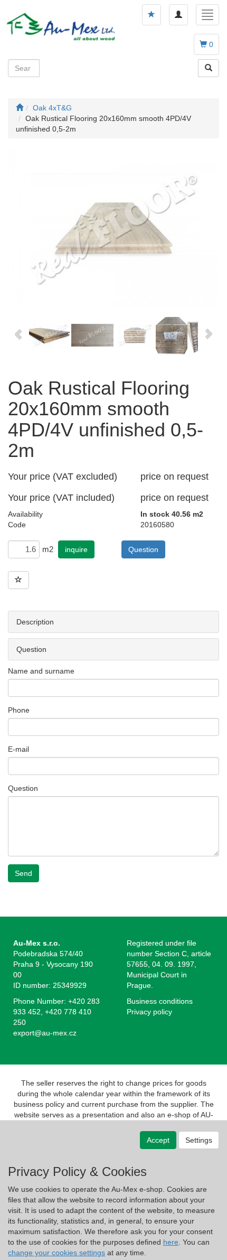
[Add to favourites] (18, 580)
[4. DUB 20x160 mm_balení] (135, 334)
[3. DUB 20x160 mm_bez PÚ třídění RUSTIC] (92, 334)
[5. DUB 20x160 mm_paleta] (171, 334)
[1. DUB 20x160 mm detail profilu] (113, 229)
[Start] (19, 108)
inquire (76, 549)
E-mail (18, 749)
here (170, 1242)
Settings (198, 1140)
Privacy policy (149, 1011)
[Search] (208, 68)
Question (143, 549)
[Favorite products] (151, 14)
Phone (19, 710)
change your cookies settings (56, 1252)
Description (35, 622)
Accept (158, 1140)
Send (23, 873)
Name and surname (41, 671)
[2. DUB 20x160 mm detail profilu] (50, 334)
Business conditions (160, 1001)
